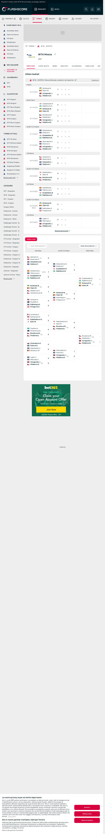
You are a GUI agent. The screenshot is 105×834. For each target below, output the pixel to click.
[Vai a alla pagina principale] (16, 9)
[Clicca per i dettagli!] (62, 92)
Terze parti (12, 816)
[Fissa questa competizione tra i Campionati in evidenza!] (55, 54)
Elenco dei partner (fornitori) (12, 830)
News (54, 66)
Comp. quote (43, 66)
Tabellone (89, 66)
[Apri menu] (98, 9)
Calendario (77, 66)
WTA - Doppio (46, 46)
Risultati (64, 66)
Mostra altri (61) (10, 178)
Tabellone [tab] (31, 239)
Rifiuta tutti (87, 814)
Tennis (31, 46)
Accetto (87, 807)
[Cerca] (86, 9)
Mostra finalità (87, 820)
